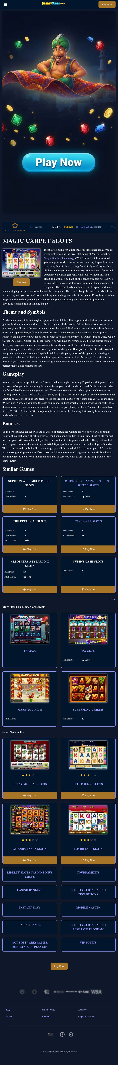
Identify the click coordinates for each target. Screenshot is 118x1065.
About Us (82, 1009)
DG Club (88, 651)
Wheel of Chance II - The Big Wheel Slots (88, 483)
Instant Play (29, 907)
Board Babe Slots (88, 849)
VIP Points (88, 942)
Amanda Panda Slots (30, 849)
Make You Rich (30, 709)
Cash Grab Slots (71, 226)
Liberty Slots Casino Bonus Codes (30, 874)
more (113, 599)
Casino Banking (30, 890)
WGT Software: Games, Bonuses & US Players (30, 944)
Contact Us (47, 1016)
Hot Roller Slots (88, 784)
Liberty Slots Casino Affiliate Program (88, 927)
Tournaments (88, 872)
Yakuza (30, 651)
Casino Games (30, 925)
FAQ (8, 1009)
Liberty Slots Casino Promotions (88, 892)
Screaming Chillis (88, 709)
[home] (53, 6)
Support (9, 1016)
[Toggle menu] (5, 4)
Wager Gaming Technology (59, 258)
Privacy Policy (48, 1009)
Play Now (107, 4)
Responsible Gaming (87, 1016)
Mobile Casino (88, 907)
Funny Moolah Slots (30, 784)
